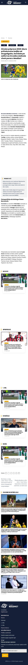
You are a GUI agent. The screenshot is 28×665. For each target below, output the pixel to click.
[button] (2, 2)
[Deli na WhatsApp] (6, 473)
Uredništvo (4, 610)
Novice (10, 38)
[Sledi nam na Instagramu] (2, 640)
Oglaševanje (4, 612)
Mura (20, 45)
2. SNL (3, 625)
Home (2, 38)
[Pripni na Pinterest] (16, 473)
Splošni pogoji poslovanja (7, 635)
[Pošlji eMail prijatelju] (14, 473)
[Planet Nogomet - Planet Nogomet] (14, 2)
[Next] (26, 285)
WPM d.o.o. (8, 661)
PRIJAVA (5, 655)
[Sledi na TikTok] (3, 640)
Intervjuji (3, 620)
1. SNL (4, 45)
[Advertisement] (14, 21)
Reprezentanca (5, 627)
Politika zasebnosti (6, 632)
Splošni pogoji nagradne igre (8, 637)
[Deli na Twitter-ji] (11, 473)
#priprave (5, 41)
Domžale (12, 45)
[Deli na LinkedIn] (19, 473)
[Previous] (1, 285)
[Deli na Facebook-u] (8, 473)
